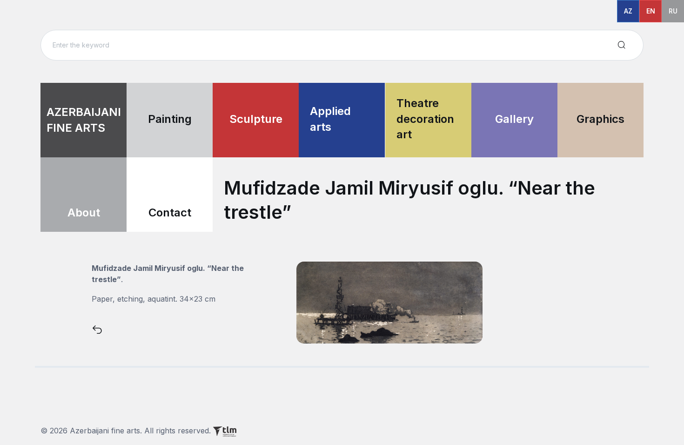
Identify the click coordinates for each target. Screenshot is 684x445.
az (628, 11)
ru (673, 11)
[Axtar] (621, 45)
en (650, 11)
